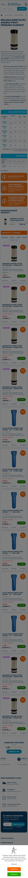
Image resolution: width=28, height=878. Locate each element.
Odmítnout (14, 869)
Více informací (20, 861)
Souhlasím (14, 874)
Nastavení (14, 864)
